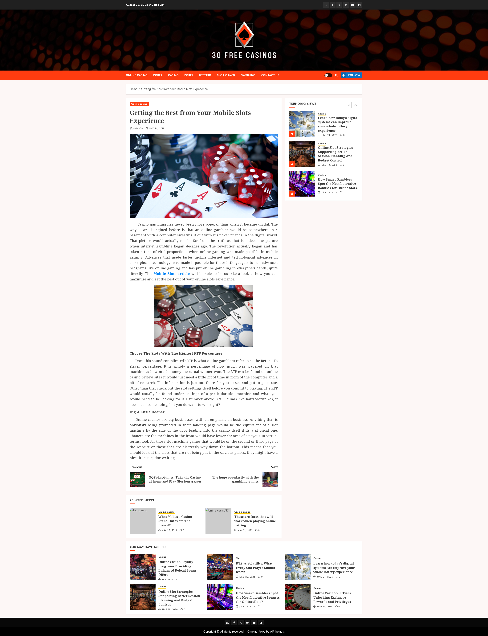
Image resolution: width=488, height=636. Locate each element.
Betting (205, 75)
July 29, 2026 (169, 579)
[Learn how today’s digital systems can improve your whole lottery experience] (302, 124)
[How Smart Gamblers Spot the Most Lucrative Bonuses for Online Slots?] (302, 184)
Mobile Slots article (172, 273)
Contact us (270, 75)
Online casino (137, 75)
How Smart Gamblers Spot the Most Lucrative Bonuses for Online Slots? (338, 183)
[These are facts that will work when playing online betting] (218, 521)
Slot (238, 558)
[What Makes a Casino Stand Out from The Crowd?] (143, 521)
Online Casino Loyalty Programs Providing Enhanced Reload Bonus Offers (177, 568)
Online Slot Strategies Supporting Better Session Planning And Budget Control (335, 153)
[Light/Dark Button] (328, 75)
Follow (354, 75)
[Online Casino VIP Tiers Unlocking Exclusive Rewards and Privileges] (298, 597)
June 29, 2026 (247, 577)
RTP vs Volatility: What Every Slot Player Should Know (255, 567)
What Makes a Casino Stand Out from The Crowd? (175, 521)
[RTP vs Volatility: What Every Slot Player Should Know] (220, 567)
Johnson (138, 128)
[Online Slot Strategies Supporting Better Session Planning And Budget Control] (302, 154)
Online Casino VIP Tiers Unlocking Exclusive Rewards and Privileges (332, 597)
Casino (173, 75)
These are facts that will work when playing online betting (255, 521)
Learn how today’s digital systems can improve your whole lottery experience (338, 124)
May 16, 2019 (157, 128)
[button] (336, 75)
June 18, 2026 (329, 165)
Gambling (248, 75)
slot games (226, 75)
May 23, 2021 (169, 530)
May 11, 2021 (245, 530)
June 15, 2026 (329, 192)
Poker (157, 75)
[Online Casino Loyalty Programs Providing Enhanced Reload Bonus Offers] (143, 567)
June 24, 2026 (329, 135)
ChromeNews (256, 631)
